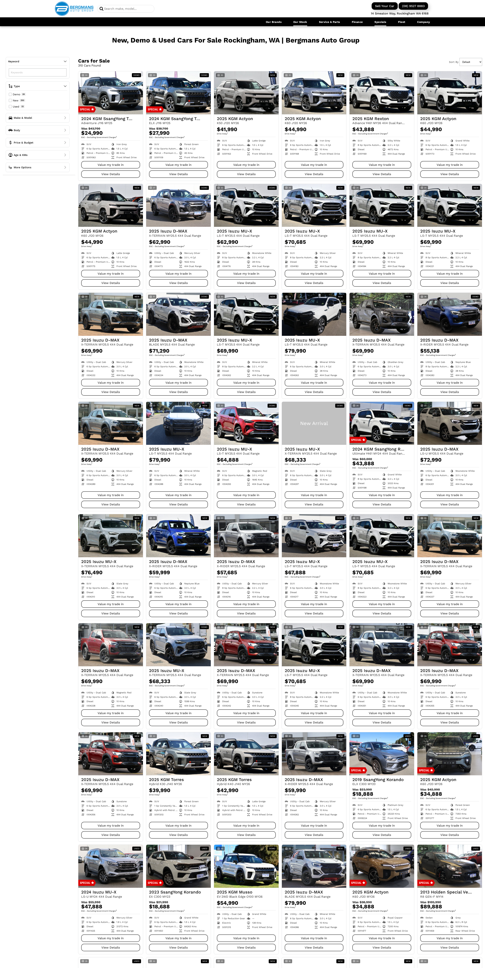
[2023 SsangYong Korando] (178, 866)
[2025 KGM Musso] (246, 866)
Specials (380, 21)
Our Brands (273, 21)
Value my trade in (111, 165)
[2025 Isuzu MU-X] (246, 205)
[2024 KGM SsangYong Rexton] (382, 423)
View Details (110, 174)
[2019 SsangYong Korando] (382, 753)
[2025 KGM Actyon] (246, 92)
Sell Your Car (384, 6)
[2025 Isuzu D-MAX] (178, 205)
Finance (357, 21)
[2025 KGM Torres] (178, 753)
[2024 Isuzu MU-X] (110, 866)
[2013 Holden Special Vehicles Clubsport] (449, 866)
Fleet (401, 21)
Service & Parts (329, 21)
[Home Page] (74, 9)
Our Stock (300, 21)
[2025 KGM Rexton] (382, 92)
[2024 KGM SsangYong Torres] (110, 92)
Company (423, 21)
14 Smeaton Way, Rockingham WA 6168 (400, 13)
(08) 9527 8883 (413, 6)
